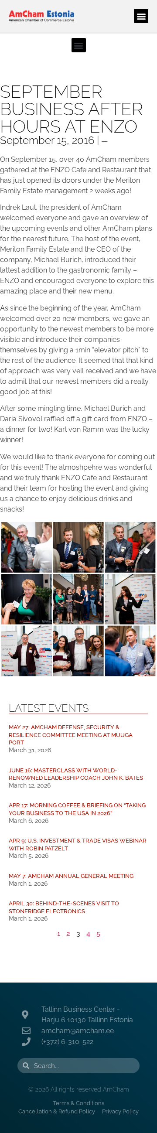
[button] (141, 16)
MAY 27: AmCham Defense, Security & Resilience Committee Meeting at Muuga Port (71, 735)
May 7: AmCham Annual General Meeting (71, 876)
